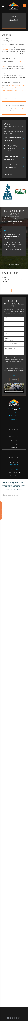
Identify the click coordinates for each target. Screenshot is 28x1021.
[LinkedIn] (16, 415)
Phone (6, 328)
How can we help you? (10, 348)
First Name (7, 317)
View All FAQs (8, 174)
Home (14, 422)
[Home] (13, 5)
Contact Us (14, 447)
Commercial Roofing (14, 433)
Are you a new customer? (11, 343)
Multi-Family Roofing (14, 436)
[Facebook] (14, 415)
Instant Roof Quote (14, 444)
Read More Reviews (14, 264)
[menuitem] (7, 1014)
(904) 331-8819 (10, 110)
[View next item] (16, 203)
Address (7, 338)
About (14, 425)
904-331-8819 (14, 410)
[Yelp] (18, 415)
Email (6, 333)
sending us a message (17, 108)
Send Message (14, 379)
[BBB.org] (11, 415)
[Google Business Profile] (9, 415)
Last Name (7, 323)
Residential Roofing (14, 429)
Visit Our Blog (6, 290)
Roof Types (14, 440)
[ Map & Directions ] (14, 464)
